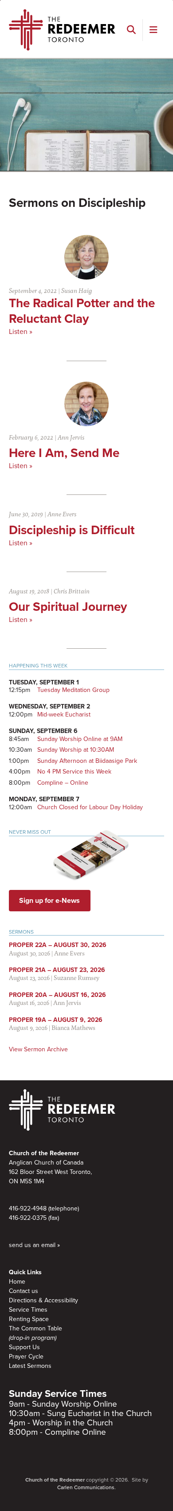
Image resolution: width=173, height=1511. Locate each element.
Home (17, 1281)
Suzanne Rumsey (76, 977)
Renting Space (29, 1319)
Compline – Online (62, 782)
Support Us (24, 1347)
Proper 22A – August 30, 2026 (57, 945)
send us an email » (34, 1245)
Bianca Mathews (73, 1027)
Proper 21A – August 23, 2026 (57, 970)
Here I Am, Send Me (64, 453)
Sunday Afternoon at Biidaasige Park (87, 761)
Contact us (23, 1291)
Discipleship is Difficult (71, 530)
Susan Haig (76, 290)
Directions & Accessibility (43, 1300)
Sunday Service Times (58, 1394)
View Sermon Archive (38, 1049)
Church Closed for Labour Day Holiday (90, 807)
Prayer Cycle (26, 1356)
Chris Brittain (72, 591)
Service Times (28, 1309)
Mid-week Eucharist (63, 714)
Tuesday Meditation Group (73, 690)
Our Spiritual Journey (68, 606)
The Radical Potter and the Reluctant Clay (82, 311)
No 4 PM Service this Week (74, 771)
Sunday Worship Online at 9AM (79, 739)
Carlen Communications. (86, 1487)
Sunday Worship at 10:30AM (75, 749)
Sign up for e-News (49, 900)
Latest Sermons (30, 1366)
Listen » (20, 331)
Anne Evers (61, 514)
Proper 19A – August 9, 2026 (55, 1020)
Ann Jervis (71, 437)
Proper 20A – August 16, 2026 (57, 995)
